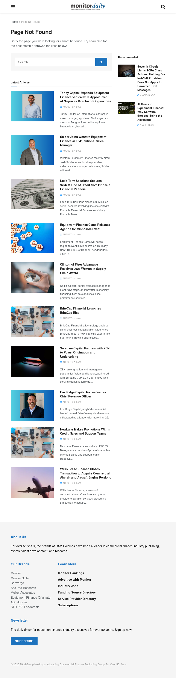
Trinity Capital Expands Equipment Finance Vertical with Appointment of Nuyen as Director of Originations (85, 97)
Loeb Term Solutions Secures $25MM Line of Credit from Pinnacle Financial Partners (85, 184)
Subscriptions (68, 605)
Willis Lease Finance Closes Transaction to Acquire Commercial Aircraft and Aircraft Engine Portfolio (85, 473)
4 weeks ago (147, 95)
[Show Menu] (13, 6)
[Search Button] (163, 6)
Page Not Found (30, 21)
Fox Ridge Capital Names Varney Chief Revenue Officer (83, 394)
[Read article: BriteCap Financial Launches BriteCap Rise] (32, 321)
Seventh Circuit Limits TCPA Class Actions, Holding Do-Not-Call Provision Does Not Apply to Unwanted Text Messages (151, 78)
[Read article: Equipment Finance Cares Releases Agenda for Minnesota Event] (32, 238)
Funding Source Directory (77, 592)
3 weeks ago (147, 125)
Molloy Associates (23, 592)
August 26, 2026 (71, 401)
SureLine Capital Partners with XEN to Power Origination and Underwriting (84, 352)
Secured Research (23, 588)
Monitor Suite (20, 578)
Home (14, 21)
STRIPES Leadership (25, 607)
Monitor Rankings (71, 573)
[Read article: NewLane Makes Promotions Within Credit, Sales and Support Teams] (32, 442)
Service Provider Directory (77, 598)
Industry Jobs (68, 586)
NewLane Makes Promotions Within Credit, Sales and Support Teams (85, 431)
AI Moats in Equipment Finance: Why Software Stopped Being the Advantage (150, 112)
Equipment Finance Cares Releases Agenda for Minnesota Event (85, 226)
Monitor (16, 573)
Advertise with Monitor (74, 579)
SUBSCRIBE (24, 641)
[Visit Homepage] (88, 6)
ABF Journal (19, 602)
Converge (17, 583)
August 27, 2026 (71, 106)
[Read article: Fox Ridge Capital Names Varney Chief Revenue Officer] (32, 405)
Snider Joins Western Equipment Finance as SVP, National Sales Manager (83, 140)
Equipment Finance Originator (31, 597)
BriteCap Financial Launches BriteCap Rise (80, 310)
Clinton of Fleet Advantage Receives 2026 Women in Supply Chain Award (83, 268)
